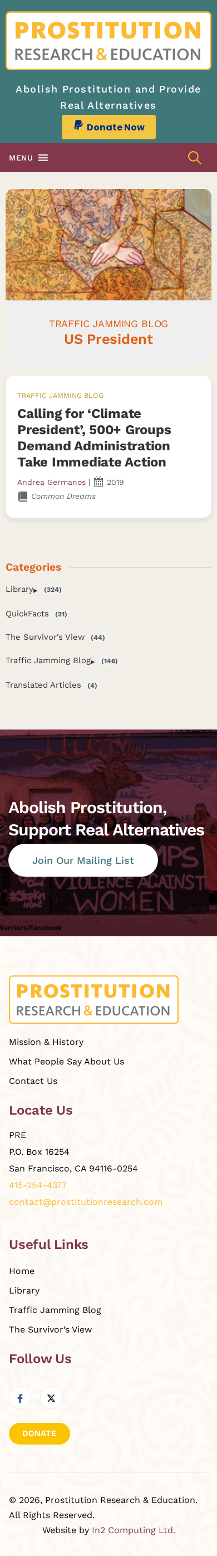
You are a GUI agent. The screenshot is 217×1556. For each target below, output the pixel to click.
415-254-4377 (38, 1185)
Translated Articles (43, 685)
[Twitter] (51, 1398)
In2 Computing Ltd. (133, 1530)
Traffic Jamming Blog (60, 395)
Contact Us (33, 1081)
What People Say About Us (66, 1061)
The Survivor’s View (50, 1329)
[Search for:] (195, 158)
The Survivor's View (45, 637)
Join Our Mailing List (83, 860)
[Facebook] (20, 1398)
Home (21, 1271)
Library (19, 589)
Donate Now (116, 127)
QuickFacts (27, 614)
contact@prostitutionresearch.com (85, 1202)
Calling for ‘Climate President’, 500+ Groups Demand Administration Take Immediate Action (94, 437)
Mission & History (46, 1042)
